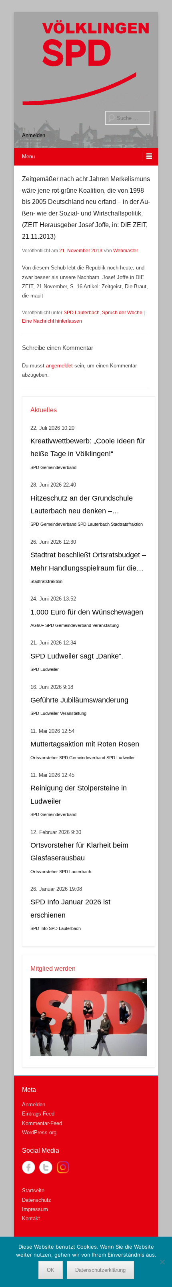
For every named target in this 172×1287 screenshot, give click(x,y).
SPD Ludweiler (44, 669)
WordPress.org (39, 1132)
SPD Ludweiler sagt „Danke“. (76, 656)
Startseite (33, 1190)
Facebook (28, 1167)
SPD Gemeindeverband (53, 467)
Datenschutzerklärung (100, 1270)
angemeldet (59, 366)
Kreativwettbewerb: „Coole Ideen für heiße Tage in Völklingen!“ (87, 447)
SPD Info (39, 928)
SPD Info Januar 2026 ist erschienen (70, 908)
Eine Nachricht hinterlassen (52, 321)
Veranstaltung (105, 625)
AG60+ (37, 625)
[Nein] (162, 1262)
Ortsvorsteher (44, 757)
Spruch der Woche (122, 312)
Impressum (35, 1209)
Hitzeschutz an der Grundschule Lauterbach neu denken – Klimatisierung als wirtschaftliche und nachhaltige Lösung (82, 506)
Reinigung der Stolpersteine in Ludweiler (78, 794)
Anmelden (33, 135)
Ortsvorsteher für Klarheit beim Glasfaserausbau (79, 851)
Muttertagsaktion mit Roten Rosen (84, 744)
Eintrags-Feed (38, 1114)
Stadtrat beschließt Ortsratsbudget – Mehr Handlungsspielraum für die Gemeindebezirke (88, 563)
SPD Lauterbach (82, 312)
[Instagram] (63, 1167)
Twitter (45, 1167)
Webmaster (125, 250)
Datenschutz (36, 1200)
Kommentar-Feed (42, 1123)
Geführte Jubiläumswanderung (79, 700)
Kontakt (31, 1218)
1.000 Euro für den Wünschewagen (86, 612)
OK (50, 1270)
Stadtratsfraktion (127, 524)
